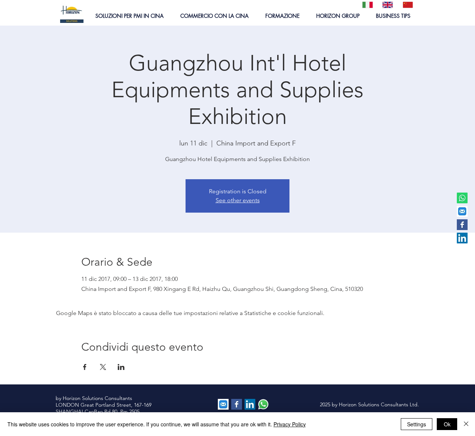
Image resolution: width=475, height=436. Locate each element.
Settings (416, 424)
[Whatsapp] (462, 198)
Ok (447, 424)
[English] (387, 4)
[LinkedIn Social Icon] (462, 238)
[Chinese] (407, 4)
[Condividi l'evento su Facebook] (84, 367)
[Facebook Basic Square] (462, 224)
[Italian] (367, 4)
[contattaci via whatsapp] (263, 404)
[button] (129, 16)
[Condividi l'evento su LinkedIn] (121, 367)
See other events (238, 200)
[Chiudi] (466, 424)
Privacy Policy (289, 424)
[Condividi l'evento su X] (103, 367)
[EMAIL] (462, 211)
